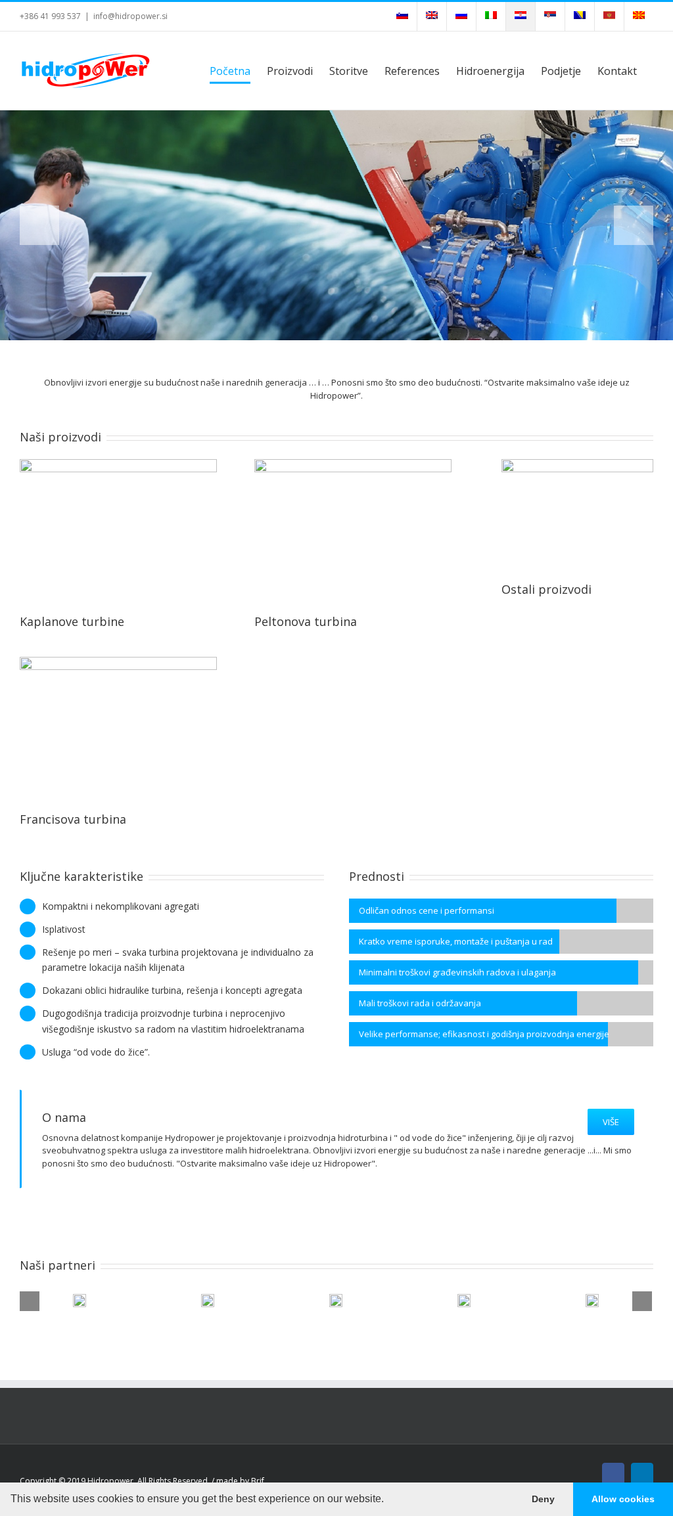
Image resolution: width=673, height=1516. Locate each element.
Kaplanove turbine (72, 621)
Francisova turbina (73, 819)
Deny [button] (543, 1499)
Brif (257, 1480)
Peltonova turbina (305, 621)
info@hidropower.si (130, 16)
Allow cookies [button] (623, 1499)
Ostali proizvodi (546, 589)
